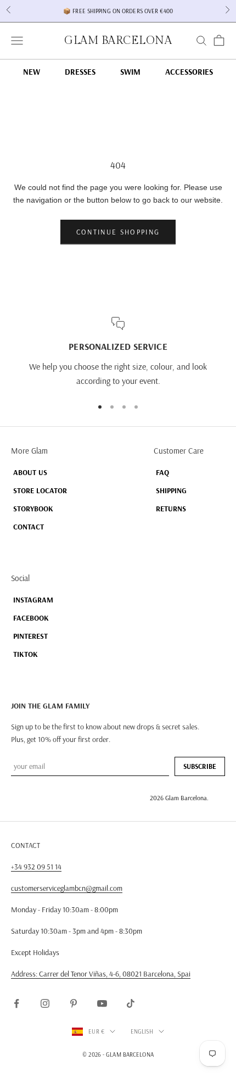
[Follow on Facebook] (16, 1003)
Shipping (171, 490)
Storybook (33, 509)
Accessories (189, 71)
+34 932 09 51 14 (36, 867)
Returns (171, 509)
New (31, 71)
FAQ (162, 472)
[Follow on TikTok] (130, 1003)
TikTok (25, 654)
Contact (28, 527)
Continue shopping (118, 231)
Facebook (31, 618)
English (142, 1031)
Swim (130, 71)
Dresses (80, 71)
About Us (30, 472)
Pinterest (30, 636)
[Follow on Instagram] (45, 1003)
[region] (118, 352)
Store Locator (40, 490)
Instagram (33, 600)
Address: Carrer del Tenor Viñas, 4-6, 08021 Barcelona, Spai (100, 974)
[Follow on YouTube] (102, 1003)
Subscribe (199, 766)
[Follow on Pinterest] (73, 1003)
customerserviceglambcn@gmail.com (66, 888)
